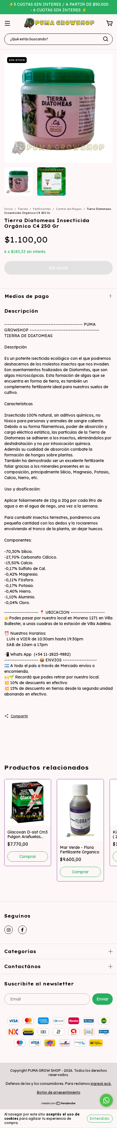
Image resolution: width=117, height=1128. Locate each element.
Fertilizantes (42, 209)
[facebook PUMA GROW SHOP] (22, 930)
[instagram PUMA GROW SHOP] (8, 930)
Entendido (100, 1118)
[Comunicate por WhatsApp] (106, 1100)
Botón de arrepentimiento (58, 1092)
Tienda (23, 209)
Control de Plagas (69, 209)
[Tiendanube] (58, 1104)
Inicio (8, 209)
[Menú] (7, 23)
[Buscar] (105, 38)
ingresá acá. (101, 1083)
